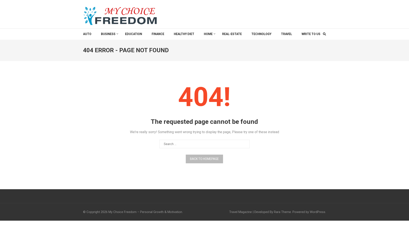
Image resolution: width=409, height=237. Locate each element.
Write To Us (311, 34)
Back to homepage (204, 159)
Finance (158, 34)
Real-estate (232, 34)
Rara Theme (282, 212)
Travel (286, 34)
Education (133, 34)
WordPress (317, 212)
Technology (261, 34)
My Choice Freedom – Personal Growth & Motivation (145, 212)
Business (108, 34)
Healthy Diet (184, 34)
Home (208, 34)
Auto (87, 34)
